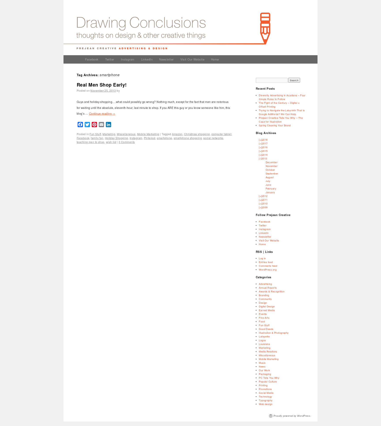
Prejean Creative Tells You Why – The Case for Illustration (281, 119)
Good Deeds (266, 329)
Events (263, 314)
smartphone (164, 138)
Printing (263, 385)
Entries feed (266, 262)
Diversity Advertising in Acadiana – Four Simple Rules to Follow (282, 97)
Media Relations (268, 351)
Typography (266, 400)
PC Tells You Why (269, 377)
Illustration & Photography (274, 332)
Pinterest (149, 138)
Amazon (177, 134)
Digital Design (267, 306)
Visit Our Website (192, 59)
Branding (264, 295)
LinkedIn (147, 59)
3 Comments (127, 142)
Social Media (266, 392)
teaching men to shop (91, 142)
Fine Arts (264, 317)
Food (262, 321)
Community (265, 299)
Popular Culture (268, 381)
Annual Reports (268, 287)
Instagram (127, 59)
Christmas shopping (197, 134)
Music (262, 362)
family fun (97, 138)
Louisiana (264, 344)
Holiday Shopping (116, 138)
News (262, 366)
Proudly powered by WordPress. (292, 415)
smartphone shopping (188, 138)
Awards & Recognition (271, 291)
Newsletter (166, 59)
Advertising (265, 284)
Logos (262, 340)
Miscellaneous (126, 134)
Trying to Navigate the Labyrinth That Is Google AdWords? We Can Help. (282, 112)
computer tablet (221, 134)
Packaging (265, 374)
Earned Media (267, 310)
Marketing (109, 134)
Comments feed (268, 265)
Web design (265, 404)
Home (215, 59)
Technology (265, 396)
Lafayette (264, 336)
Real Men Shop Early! (102, 84)
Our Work (264, 370)
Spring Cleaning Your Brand (275, 125)
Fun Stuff (95, 134)
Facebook (92, 59)
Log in (262, 258)
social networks (213, 138)
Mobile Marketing (148, 134)
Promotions (265, 389)
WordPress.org (267, 269)
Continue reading (102, 113)
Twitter (109, 59)
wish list (111, 142)
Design (263, 302)
